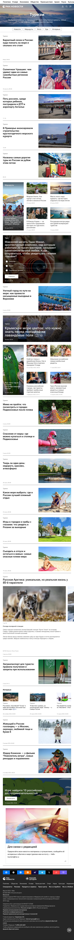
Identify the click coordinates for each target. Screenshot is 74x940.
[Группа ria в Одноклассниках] (27, 872)
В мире (31, 883)
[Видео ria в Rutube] (34, 872)
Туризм (37, 14)
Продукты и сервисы (29, 887)
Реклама (17, 887)
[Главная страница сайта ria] (12, 6)
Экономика (23, 883)
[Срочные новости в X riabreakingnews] (56, 872)
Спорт (49, 883)
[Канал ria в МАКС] (6, 872)
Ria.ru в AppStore (55, 887)
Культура (62, 883)
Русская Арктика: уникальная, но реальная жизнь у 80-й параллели (35, 581)
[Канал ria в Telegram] (42, 872)
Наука (55, 883)
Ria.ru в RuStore (67, 887)
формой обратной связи (11, 929)
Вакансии (6, 895)
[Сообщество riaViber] (63, 872)
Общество (14, 883)
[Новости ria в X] (49, 872)
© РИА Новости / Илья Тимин (11, 651)
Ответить (11, 276)
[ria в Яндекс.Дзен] (13, 872)
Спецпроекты (7, 887)
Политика (6, 883)
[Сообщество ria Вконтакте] (20, 872)
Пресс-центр (42, 887)
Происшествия (40, 883)
